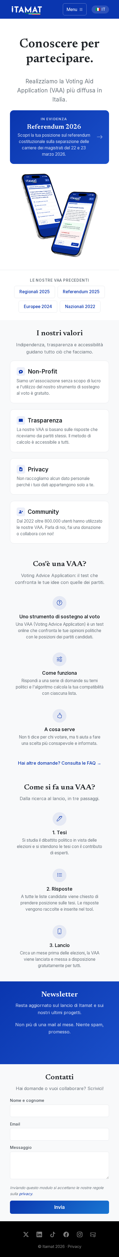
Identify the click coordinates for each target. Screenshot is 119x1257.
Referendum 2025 (81, 291)
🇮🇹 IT (100, 9)
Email (15, 1124)
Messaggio (21, 1147)
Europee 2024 (38, 306)
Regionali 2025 (34, 291)
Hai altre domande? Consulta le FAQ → (59, 763)
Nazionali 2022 (80, 306)
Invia (59, 1207)
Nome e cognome (27, 1100)
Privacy (74, 1246)
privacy (25, 1194)
